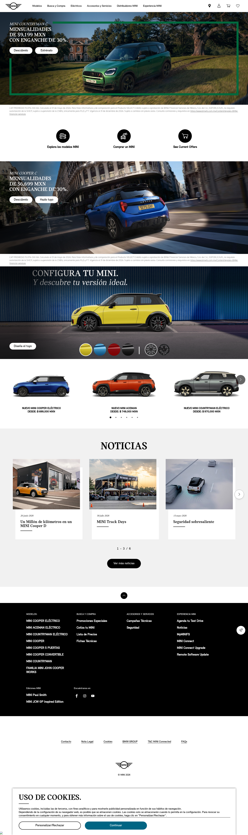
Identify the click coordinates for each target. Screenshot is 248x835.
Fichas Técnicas (87, 641)
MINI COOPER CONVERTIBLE (45, 654)
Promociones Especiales (92, 621)
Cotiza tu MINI (85, 627)
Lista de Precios (87, 634)
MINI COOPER (35, 641)
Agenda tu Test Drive (190, 621)
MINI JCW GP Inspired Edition (44, 701)
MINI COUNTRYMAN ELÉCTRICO (47, 634)
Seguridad (133, 627)
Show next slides (239, 494)
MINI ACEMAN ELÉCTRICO (43, 627)
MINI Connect (185, 641)
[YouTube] (92, 696)
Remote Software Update (193, 654)
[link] (127, 6)
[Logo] (124, 765)
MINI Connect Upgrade (191, 648)
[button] (219, 6)
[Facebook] (76, 696)
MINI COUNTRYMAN (39, 661)
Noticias (182, 627)
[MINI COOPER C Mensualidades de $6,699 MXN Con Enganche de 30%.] (124, 207)
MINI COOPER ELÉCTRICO (43, 621)
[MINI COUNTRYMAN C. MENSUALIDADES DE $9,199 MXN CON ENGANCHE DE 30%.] (124, 58)
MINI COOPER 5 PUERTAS (43, 648)
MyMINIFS (183, 634)
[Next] (240, 379)
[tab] (110, 417)
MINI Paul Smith (36, 695)
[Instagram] (84, 696)
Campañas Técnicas (139, 621)
